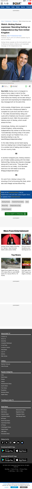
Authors (3, 354)
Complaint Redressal (6, 343)
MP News (3, 418)
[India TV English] (17, 3)
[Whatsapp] (26, 86)
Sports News (4, 385)
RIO (18, 471)
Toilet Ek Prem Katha (17, 202)
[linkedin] (18, 442)
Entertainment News (6, 383)
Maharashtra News (21, 409)
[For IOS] (21, 460)
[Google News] (5, 86)
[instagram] (10, 442)
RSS (22, 471)
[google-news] (22, 442)
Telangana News (20, 414)
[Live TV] (29, 3)
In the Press (4, 345)
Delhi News (4, 412)
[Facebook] (2, 442)
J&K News (3, 431)
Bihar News (4, 409)
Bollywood (15, 21)
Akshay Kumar (6, 202)
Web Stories (4, 356)
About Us (3, 338)
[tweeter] (6, 442)
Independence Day (15, 205)
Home (2, 7)
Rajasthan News (20, 412)
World (17, 7)
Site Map (7, 469)
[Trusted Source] (14, 86)
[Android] (25, 0)
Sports (23, 7)
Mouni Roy (5, 205)
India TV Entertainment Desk (14, 35)
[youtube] (14, 442)
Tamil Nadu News (5, 422)
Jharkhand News (5, 416)
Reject (24, 487)
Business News (5, 392)
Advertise (3, 341)
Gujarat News (4, 429)
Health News (4, 394)
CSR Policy (12, 471)
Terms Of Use (14, 469)
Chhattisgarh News (6, 427)
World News (4, 377)
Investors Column (5, 347)
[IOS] (24, 0)
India (13, 7)
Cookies (5, 484)
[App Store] (21, 451)
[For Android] (7, 460)
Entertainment (8, 21)
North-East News (5, 420)
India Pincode (4, 366)
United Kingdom (6, 209)
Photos (3, 379)
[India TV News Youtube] (30, 0)
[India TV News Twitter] (29, 0)
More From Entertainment (16, 231)
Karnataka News (5, 433)
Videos (8, 7)
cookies (6, 487)
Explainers (3, 390)
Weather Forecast (5, 364)
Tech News (4, 388)
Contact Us (4, 336)
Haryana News (5, 414)
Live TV (3, 351)
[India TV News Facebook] (27, 0)
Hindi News (4, 349)
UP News (3, 425)
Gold (27, 202)
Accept (14, 487)
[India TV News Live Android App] (7, 451)
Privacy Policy (23, 469)
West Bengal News (20, 416)
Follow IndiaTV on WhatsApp (14, 214)
